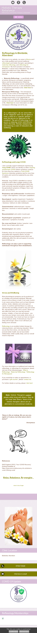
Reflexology (6, 326)
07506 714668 (20, 566)
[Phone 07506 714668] (24, 2)
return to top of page (18, 485)
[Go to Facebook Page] (18, 2)
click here (29, 383)
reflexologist (6, 63)
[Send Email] (13, 2)
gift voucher (14, 379)
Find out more (24, 631)
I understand (13, 631)
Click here (27, 87)
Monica (28, 59)
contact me (27, 379)
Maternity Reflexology (18, 372)
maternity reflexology (9, 65)
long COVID (6, 167)
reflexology (24, 120)
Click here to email (20, 574)
